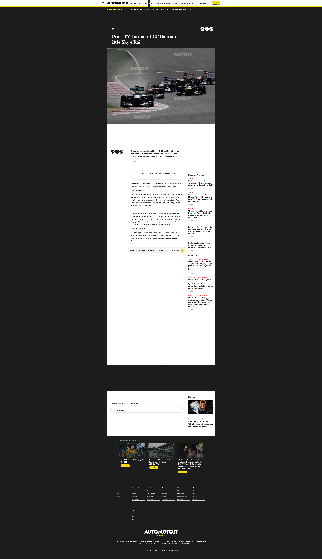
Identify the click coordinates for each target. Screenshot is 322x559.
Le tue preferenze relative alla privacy (26, 556)
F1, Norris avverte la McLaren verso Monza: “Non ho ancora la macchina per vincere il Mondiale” (200, 183)
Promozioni (194, 502)
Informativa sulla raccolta (7, 556)
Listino (179, 488)
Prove (118, 493)
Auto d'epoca (194, 496)
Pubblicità (157, 541)
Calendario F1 (134, 493)
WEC (133, 513)
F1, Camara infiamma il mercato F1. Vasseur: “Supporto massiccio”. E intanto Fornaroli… (200, 245)
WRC (133, 516)
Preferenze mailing (201, 541)
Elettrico (118, 496)
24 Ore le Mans (134, 510)
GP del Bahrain (157, 184)
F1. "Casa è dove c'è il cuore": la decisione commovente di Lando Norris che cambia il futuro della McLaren (200, 230)
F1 (132, 490)
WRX (133, 519)
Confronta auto (180, 499)
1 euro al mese (175, 250)
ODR (164, 541)
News (118, 490)
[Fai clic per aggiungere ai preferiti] (207, 29)
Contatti (181, 541)
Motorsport (135, 488)
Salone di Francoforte (151, 493)
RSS (168, 541)
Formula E (134, 502)
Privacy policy (120, 541)
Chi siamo (174, 541)
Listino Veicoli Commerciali (182, 496)
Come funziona (165, 490)
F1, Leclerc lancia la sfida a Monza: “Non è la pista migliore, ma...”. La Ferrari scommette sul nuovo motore (200, 198)
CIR (132, 507)
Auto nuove (194, 490)
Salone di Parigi (150, 499)
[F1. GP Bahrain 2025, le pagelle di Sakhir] (132, 450)
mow (163, 550)
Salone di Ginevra (150, 496)
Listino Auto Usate (180, 493)
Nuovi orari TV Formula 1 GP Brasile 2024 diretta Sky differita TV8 (160, 462)
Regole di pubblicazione (145, 541)
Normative (164, 496)
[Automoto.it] (118, 3)
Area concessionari (216, 4)
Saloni (149, 488)
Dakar (133, 505)
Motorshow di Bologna (151, 502)
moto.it (157, 550)
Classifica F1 (134, 496)
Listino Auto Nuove (180, 490)
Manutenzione (164, 493)
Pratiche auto (164, 499)
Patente (163, 502)
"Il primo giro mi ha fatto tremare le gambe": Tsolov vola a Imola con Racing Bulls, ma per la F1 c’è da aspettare (200, 214)
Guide (164, 488)
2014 (189, 9)
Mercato (194, 488)
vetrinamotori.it (173, 550)
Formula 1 (116, 29)
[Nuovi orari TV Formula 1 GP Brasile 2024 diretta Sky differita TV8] (161, 450)
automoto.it (147, 550)
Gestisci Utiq (189, 541)
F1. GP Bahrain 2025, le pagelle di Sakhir (132, 461)
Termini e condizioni (131, 541)
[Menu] (103, 3)
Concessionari (194, 499)
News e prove (120, 488)
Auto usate (194, 493)
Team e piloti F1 (135, 499)
